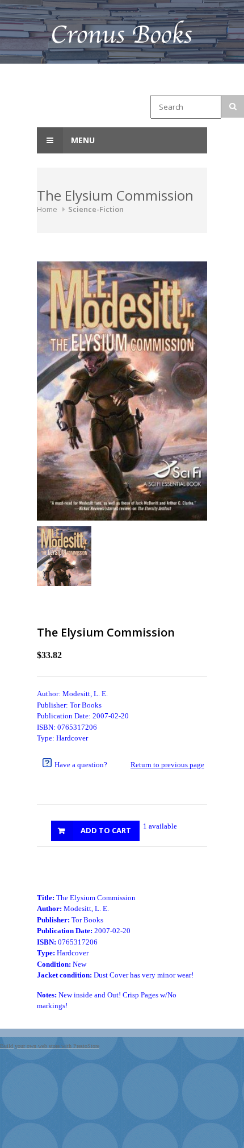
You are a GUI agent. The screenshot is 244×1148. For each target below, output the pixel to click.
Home (47, 209)
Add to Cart (106, 830)
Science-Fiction (96, 209)
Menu (82, 140)
